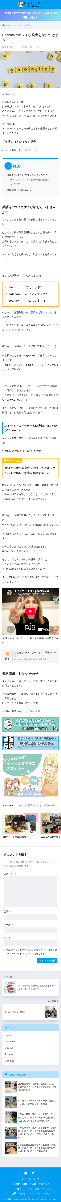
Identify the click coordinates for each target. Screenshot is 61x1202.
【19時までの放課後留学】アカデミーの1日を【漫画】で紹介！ (30, 15)
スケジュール (34, 1193)
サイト (7, 937)
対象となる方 (29, 1184)
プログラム (44, 1184)
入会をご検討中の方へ (46, 805)
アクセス (46, 1189)
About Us (10, 1041)
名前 (7, 911)
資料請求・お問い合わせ (19, 190)
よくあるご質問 (31, 1189)
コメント (10, 873)
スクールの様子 (24, 805)
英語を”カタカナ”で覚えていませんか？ (27, 175)
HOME (32, 1173)
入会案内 (16, 1184)
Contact (9, 1060)
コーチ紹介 (15, 1189)
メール (9, 924)
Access (9, 1054)
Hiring (46, 1193)
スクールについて (30, 1179)
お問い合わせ (18, 1193)
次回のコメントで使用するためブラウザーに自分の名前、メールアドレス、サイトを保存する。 (32, 952)
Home (8, 1035)
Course (9, 1048)
